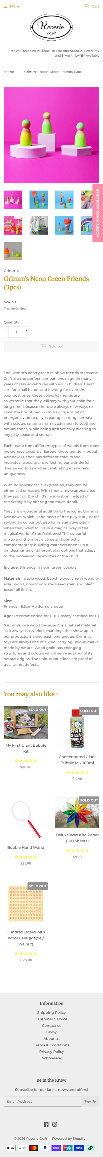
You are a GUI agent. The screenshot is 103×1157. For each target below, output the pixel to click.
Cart (95, 6)
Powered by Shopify (68, 1138)
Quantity (11, 322)
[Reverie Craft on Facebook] (46, 1125)
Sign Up (90, 1101)
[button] (25, 760)
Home (9, 72)
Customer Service (52, 1019)
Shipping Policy (51, 1012)
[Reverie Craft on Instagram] (54, 1125)
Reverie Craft (36, 1138)
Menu (15, 6)
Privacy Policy (51, 1051)
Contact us (51, 1025)
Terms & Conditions (51, 1045)
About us (52, 1038)
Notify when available (98, 213)
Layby (51, 1032)
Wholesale (51, 1058)
